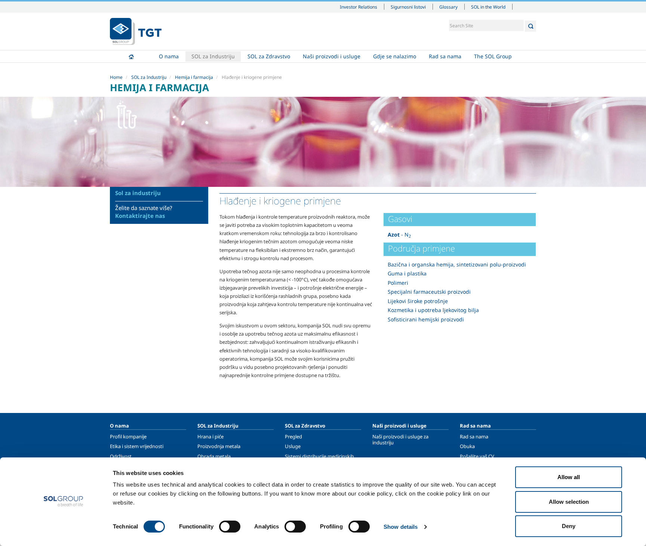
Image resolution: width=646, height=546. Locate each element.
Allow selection (569, 502)
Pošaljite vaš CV (477, 456)
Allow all (568, 477)
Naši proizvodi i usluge (331, 56)
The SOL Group (493, 56)
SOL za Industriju (213, 56)
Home (131, 56)
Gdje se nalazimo (394, 56)
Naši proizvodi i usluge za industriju (400, 439)
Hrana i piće (210, 436)
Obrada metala (214, 456)
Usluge (293, 446)
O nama (169, 56)
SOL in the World (488, 7)
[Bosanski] (136, 31)
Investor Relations (358, 7)
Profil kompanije (128, 436)
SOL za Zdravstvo (268, 56)
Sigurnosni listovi (408, 7)
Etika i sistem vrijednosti (136, 446)
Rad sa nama (445, 56)
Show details (401, 527)
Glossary (448, 7)
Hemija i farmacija (194, 77)
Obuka (467, 446)
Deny (568, 526)
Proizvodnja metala (218, 446)
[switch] (229, 527)
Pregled (293, 436)
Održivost (121, 456)
